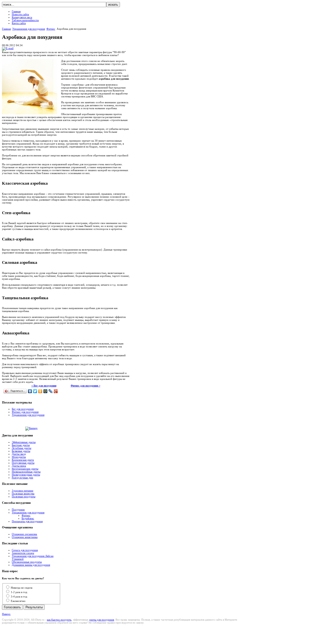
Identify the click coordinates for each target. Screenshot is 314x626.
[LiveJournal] (50, 391)
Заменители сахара (23, 552)
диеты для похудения (101, 619)
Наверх (6, 613)
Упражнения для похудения (28, 28)
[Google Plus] (55, 391)
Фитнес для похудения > (85, 385)
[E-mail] (7, 48)
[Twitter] (35, 391)
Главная (6, 28)
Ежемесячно (18, 600)
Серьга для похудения (25, 550)
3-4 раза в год (19, 596)
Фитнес (50, 28)
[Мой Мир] (45, 391)
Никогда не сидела (21, 587)
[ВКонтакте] (30, 391)
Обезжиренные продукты (27, 561)
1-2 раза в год (19, 592)
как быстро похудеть (59, 619)
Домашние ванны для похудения (31, 564)
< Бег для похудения (43, 385)
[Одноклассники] (40, 391)
